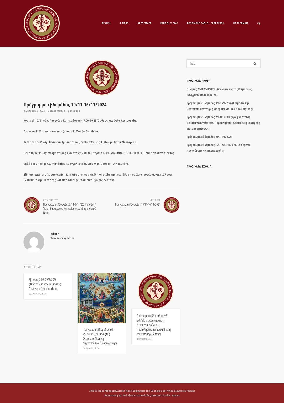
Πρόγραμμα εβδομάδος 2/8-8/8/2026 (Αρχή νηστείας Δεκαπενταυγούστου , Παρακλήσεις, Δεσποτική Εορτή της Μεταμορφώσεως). (223, 123)
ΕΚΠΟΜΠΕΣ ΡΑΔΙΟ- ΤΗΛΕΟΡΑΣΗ (205, 23)
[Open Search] (259, 24)
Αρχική (106, 23)
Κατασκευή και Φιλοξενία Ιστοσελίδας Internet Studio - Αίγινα (142, 395)
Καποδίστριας (169, 23)
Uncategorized (56, 111)
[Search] (255, 63)
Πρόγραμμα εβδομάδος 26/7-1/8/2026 (208, 137)
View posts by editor (62, 238)
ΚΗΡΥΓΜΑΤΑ (144, 23)
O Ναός (124, 23)
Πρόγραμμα (240, 23)
